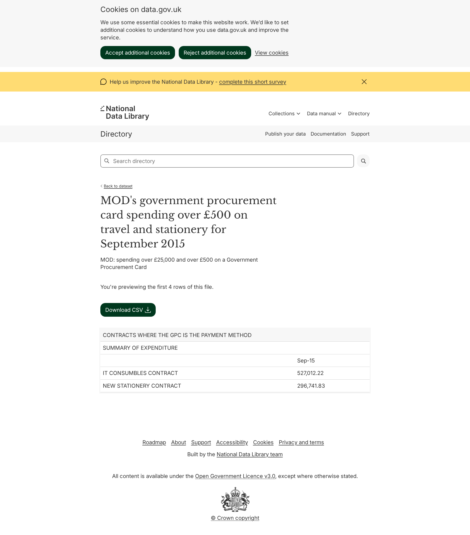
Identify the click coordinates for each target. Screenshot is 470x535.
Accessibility (232, 442)
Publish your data (285, 134)
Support (360, 134)
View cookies (272, 52)
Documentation (328, 134)
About (178, 442)
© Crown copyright (235, 518)
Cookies (263, 442)
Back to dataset (118, 186)
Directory (359, 113)
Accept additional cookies (137, 52)
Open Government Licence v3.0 (235, 476)
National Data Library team (250, 454)
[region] (235, 360)
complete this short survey (252, 82)
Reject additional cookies (215, 52)
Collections (282, 113)
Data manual (321, 113)
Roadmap (154, 442)
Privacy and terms (301, 442)
